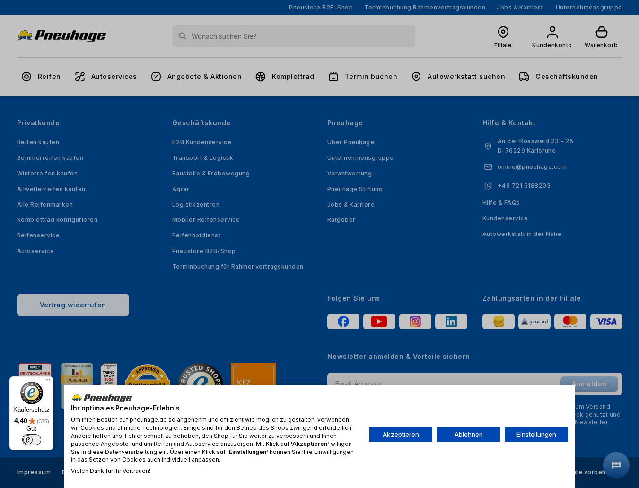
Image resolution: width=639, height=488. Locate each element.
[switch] (31, 439)
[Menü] (47, 382)
